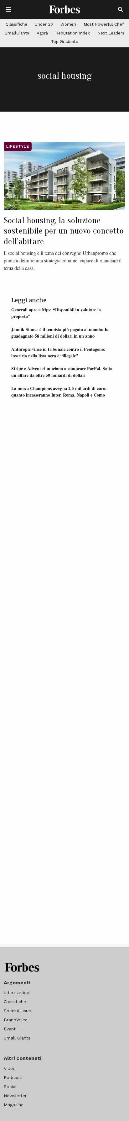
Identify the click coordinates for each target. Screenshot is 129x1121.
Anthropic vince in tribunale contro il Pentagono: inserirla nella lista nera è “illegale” (58, 352)
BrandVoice (16, 1019)
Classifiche (16, 24)
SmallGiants (17, 33)
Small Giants (17, 1037)
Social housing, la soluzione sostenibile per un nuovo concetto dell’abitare (64, 230)
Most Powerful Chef (104, 24)
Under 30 (44, 24)
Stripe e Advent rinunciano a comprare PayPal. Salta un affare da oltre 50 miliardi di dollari (61, 371)
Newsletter (15, 1095)
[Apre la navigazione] (8, 9)
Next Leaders (110, 33)
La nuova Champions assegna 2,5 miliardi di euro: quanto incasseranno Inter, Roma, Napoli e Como (59, 391)
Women (68, 24)
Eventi (10, 1028)
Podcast (12, 1077)
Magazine (13, 1104)
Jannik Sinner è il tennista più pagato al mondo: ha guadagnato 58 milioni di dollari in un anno (60, 332)
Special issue (17, 1010)
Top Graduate (64, 41)
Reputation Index (72, 33)
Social (10, 1086)
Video (10, 1068)
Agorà (42, 33)
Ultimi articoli (18, 992)
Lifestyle (17, 146)
